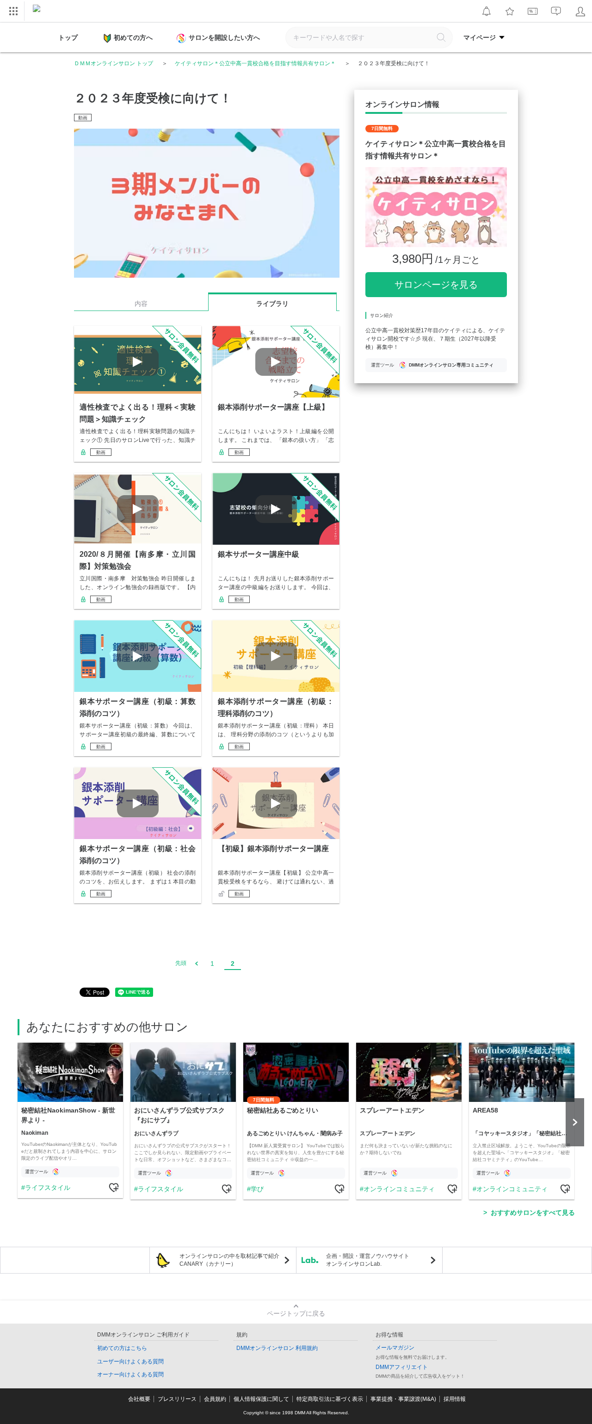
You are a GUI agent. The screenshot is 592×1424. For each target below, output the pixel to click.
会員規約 (215, 1399)
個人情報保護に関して (261, 1399)
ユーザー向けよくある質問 (130, 1361)
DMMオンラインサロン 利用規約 (277, 1348)
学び (257, 1189)
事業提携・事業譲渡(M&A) (403, 1399)
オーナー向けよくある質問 (130, 1374)
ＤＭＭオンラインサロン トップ (113, 63)
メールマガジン (395, 1347)
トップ (68, 37)
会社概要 (139, 1399)
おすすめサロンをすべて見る (533, 1212)
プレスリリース (177, 1399)
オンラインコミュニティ (399, 1189)
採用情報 (455, 1399)
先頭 (180, 963)
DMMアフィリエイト (402, 1367)
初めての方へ (133, 37)
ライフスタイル (47, 1187)
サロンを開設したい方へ (224, 37)
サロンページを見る (436, 285)
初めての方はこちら (122, 1348)
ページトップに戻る (296, 1313)
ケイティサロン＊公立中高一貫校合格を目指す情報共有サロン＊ (255, 63)
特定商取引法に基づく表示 (329, 1399)
